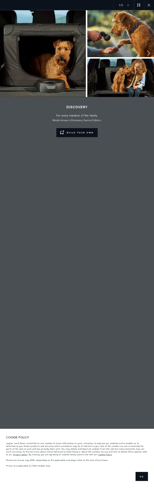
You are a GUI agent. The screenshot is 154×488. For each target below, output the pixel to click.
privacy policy (20, 454)
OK (142, 476)
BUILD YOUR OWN (80, 132)
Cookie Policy (105, 454)
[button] (148, 54)
